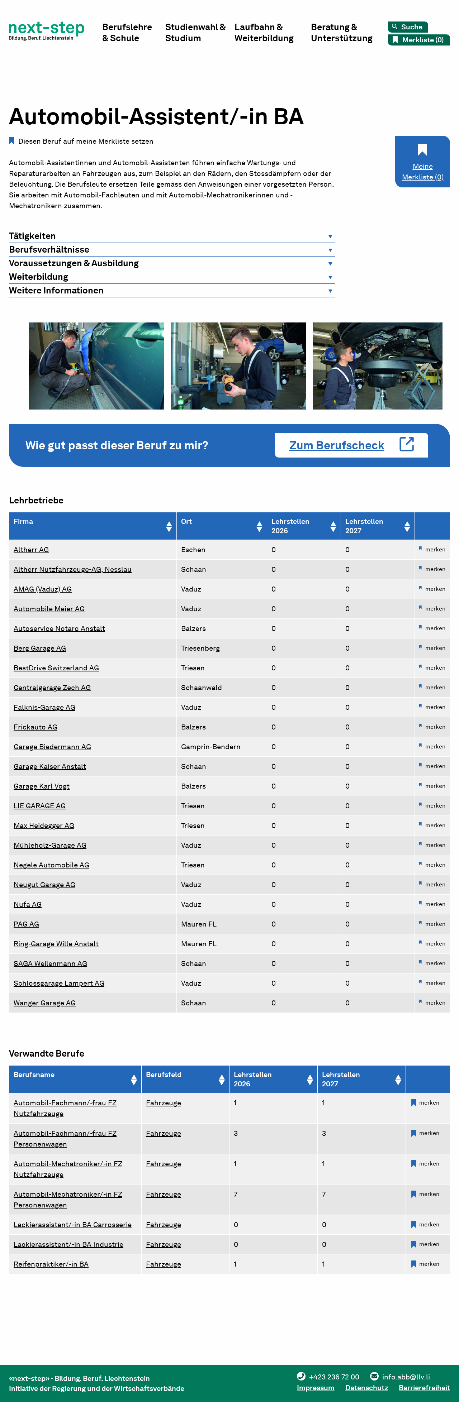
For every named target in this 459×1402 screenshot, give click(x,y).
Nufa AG (28, 904)
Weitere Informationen (56, 290)
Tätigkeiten (32, 235)
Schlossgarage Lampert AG (59, 983)
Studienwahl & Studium (195, 32)
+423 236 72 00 (334, 1377)
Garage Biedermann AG (52, 746)
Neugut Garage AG (44, 884)
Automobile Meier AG (49, 608)
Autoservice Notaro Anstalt (59, 628)
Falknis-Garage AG (44, 707)
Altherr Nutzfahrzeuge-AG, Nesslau (73, 569)
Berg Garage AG (40, 648)
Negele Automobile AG (51, 865)
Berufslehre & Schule (127, 32)
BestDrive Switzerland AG (56, 668)
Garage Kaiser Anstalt (50, 766)
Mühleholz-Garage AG (50, 845)
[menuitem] (133, 34)
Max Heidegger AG (44, 825)
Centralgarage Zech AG (52, 687)
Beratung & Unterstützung (342, 32)
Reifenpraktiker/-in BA (51, 1264)
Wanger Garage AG (45, 1003)
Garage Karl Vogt (42, 786)
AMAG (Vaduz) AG (43, 589)
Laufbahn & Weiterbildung (264, 32)
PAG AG (26, 924)
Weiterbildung (38, 276)
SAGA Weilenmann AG (50, 963)
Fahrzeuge (163, 1103)
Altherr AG (31, 549)
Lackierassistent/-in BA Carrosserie (73, 1224)
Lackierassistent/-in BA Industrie (68, 1244)
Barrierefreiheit (424, 1387)
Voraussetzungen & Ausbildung (74, 263)
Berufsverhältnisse (49, 249)
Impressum (316, 1387)
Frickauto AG (35, 727)
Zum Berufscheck (336, 445)
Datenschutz (366, 1387)
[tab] (172, 236)
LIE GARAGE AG (40, 806)
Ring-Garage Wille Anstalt (56, 943)
